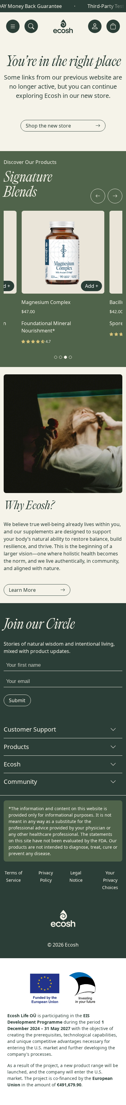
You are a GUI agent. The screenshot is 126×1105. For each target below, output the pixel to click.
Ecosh (12, 764)
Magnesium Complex (45, 302)
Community (20, 781)
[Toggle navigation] (13, 26)
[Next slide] (115, 196)
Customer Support (30, 729)
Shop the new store (48, 125)
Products (16, 747)
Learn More (22, 590)
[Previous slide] (98, 196)
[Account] (95, 26)
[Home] (63, 26)
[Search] (31, 26)
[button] (113, 26)
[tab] (55, 357)
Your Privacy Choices (110, 880)
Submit (17, 700)
